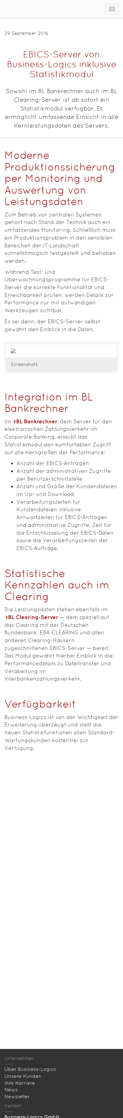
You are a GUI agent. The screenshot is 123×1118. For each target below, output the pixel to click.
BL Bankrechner (36, 421)
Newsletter (17, 1096)
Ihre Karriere (19, 1083)
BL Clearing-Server (33, 617)
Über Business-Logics (30, 1069)
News (11, 1089)
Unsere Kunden (22, 1076)
